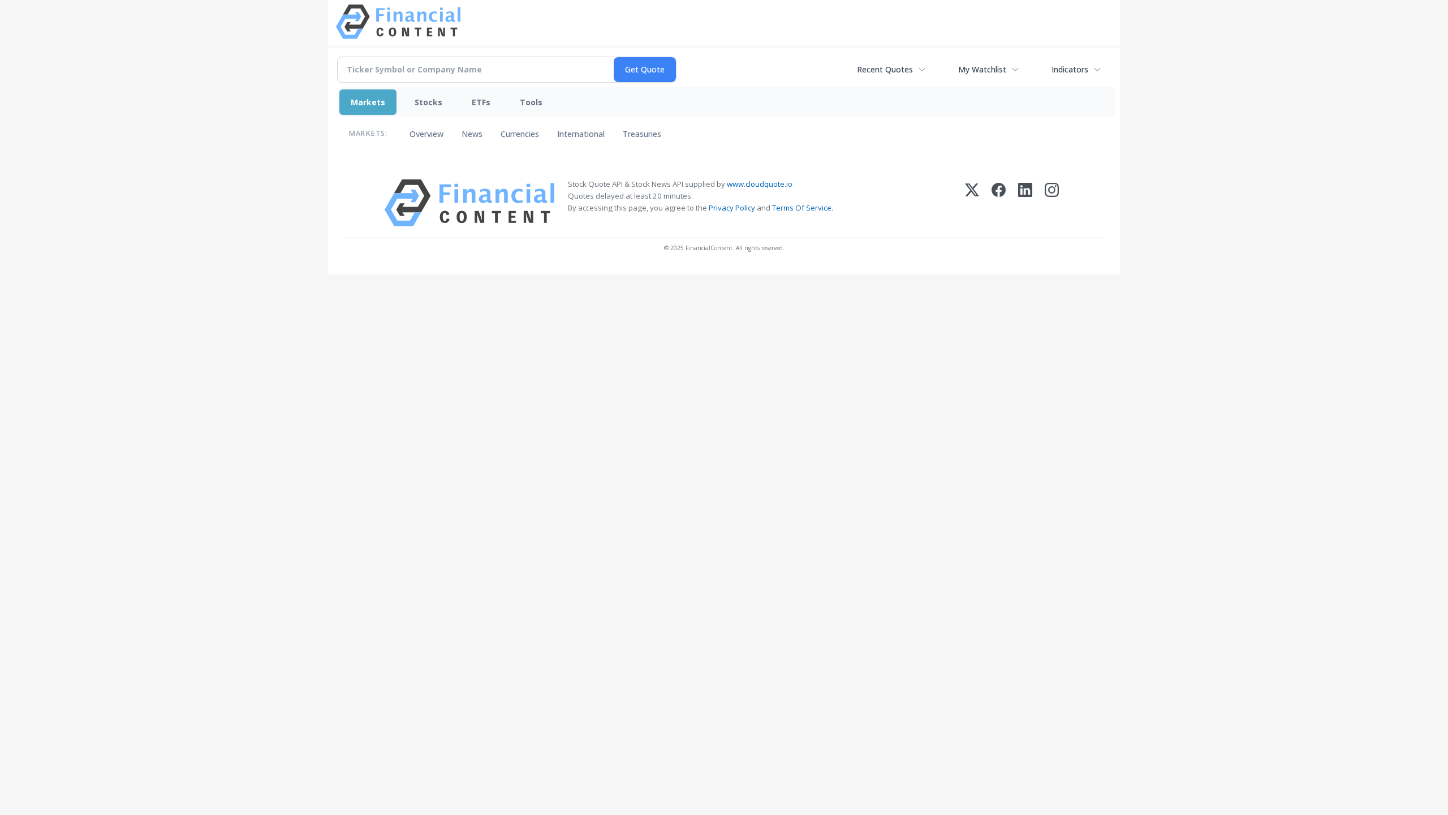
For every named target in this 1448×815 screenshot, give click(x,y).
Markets (368, 102)
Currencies (520, 133)
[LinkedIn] (1025, 203)
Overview (426, 133)
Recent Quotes (885, 69)
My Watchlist (982, 69)
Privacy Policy (732, 208)
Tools (531, 102)
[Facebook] (998, 203)
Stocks (428, 102)
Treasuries (642, 133)
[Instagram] (1051, 203)
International (581, 133)
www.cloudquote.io (759, 184)
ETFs (481, 102)
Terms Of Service (801, 208)
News (472, 133)
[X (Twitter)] (972, 203)
